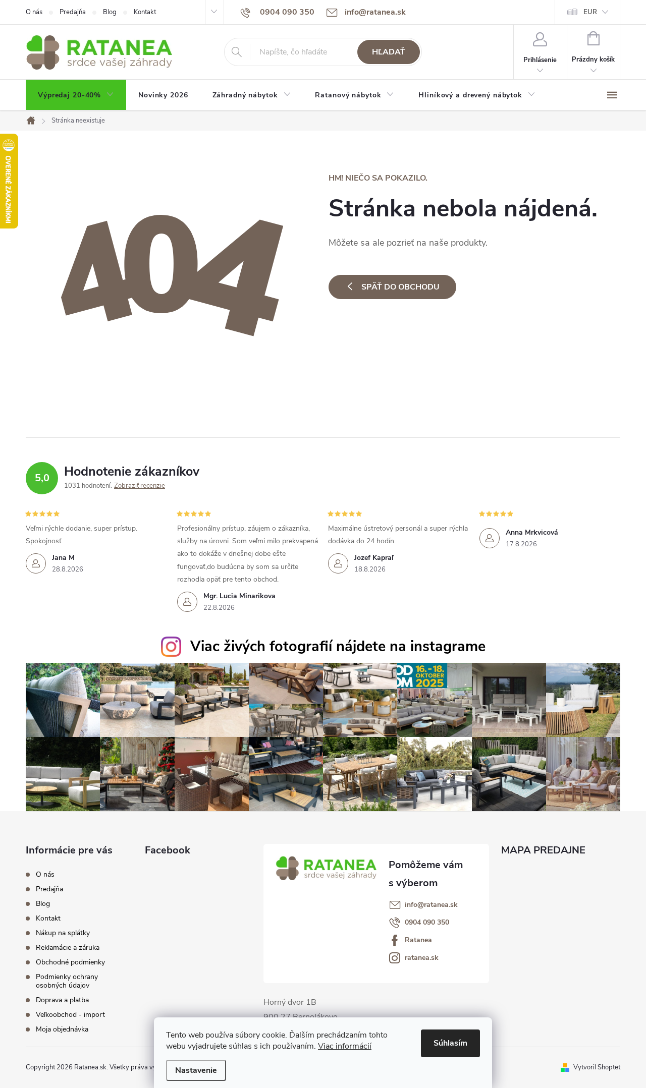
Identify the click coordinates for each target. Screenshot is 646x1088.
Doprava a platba (62, 1000)
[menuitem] (76, 95)
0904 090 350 (427, 923)
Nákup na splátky (63, 933)
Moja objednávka (62, 1029)
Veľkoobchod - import (70, 1014)
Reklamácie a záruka (67, 947)
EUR (590, 12)
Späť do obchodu (400, 287)
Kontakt (145, 12)
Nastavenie (196, 1070)
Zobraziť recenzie (139, 485)
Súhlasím (450, 1043)
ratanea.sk (422, 958)
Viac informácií (344, 1046)
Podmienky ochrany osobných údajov (67, 981)
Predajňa (73, 12)
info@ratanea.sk (431, 905)
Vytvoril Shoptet (596, 1067)
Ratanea (418, 940)
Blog (110, 12)
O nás (34, 12)
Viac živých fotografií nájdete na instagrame (338, 646)
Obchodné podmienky (70, 962)
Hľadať (388, 52)
